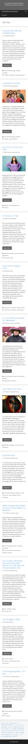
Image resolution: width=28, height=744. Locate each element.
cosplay (9, 552)
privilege (4, 73)
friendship (12, 75)
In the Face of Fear (10, 215)
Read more (7, 65)
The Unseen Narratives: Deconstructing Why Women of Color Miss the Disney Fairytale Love (13, 564)
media (18, 308)
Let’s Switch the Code (11, 389)
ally (2, 723)
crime (13, 725)
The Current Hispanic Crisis (11, 267)
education (4, 727)
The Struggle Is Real (11, 619)
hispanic (13, 310)
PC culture (7, 716)
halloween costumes (10, 381)
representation (20, 75)
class (19, 723)
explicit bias (7, 308)
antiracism (7, 258)
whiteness (5, 255)
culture (6, 207)
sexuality (20, 734)
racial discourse (19, 253)
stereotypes (20, 310)
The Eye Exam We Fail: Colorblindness (12, 31)
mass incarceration (20, 730)
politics (23, 308)
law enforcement (12, 730)
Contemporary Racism (10, 11)
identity (18, 70)
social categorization (15, 495)
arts (5, 609)
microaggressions (14, 205)
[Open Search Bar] (25, 11)
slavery (6, 661)
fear (12, 258)
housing (10, 728)
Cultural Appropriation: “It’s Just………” (13, 672)
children (6, 75)
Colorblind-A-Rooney (11, 83)
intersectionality (4, 730)
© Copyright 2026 (14, 741)
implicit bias (21, 729)
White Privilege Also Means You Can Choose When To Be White (13, 508)
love (10, 611)
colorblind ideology (9, 70)
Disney (6, 139)
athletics (7, 723)
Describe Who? (8, 455)
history (6, 659)
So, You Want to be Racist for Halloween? (13, 319)
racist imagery (15, 734)
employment (10, 727)
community (7, 310)
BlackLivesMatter (13, 723)
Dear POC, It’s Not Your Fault (12, 148)
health (2, 729)
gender (22, 727)
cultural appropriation (10, 376)
